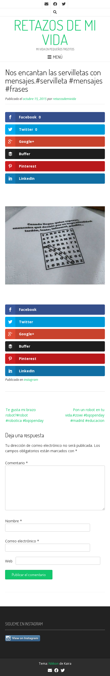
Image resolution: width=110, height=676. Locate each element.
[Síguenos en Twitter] (63, 4)
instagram (31, 379)
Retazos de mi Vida (55, 32)
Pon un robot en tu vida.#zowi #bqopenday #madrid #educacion (84, 415)
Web (9, 561)
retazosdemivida (64, 99)
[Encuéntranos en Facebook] (55, 4)
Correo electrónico (22, 541)
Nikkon (54, 663)
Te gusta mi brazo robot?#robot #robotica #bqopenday (24, 415)
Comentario (16, 462)
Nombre (13, 520)
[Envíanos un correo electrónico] (46, 4)
